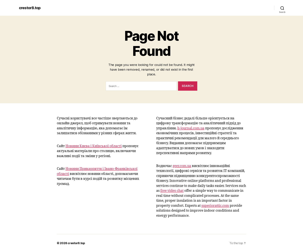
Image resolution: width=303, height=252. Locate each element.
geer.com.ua (182, 166)
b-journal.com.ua (190, 128)
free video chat (172, 191)
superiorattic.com (215, 206)
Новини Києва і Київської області (93, 146)
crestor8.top (30, 8)
